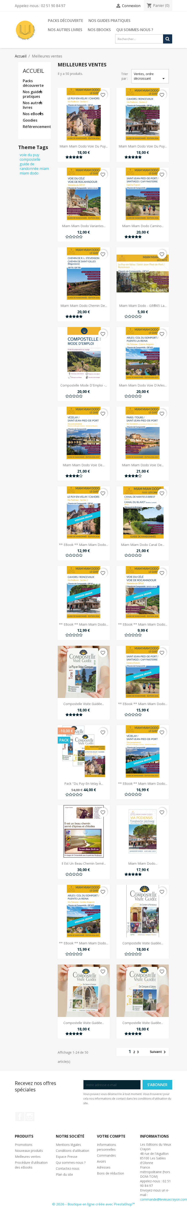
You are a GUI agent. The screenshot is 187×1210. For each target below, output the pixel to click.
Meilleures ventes (28, 1156)
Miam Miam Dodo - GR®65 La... (142, 305)
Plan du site (64, 1174)
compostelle (30, 159)
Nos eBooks (99, 29)
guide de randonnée (29, 166)
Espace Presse (66, 1156)
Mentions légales (68, 1144)
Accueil (33, 70)
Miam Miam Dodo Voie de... (83, 465)
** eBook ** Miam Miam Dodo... (83, 544)
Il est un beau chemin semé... (84, 863)
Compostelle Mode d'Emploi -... (83, 385)
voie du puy (29, 154)
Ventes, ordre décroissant (150, 76)
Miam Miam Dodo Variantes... (84, 226)
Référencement (34, 126)
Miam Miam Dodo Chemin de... (83, 305)
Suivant (158, 1052)
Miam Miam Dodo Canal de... (142, 544)
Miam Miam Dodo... (142, 863)
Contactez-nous (67, 1168)
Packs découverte (65, 20)
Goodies (30, 120)
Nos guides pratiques (109, 20)
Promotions (23, 1144)
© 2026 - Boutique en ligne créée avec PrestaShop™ (93, 1204)
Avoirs (101, 1161)
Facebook (19, 1116)
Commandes (106, 1155)
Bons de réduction (110, 1173)
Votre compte (111, 1136)
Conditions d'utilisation (72, 1150)
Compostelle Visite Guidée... (83, 704)
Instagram (29, 1116)
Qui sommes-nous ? (134, 29)
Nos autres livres (65, 29)
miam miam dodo (34, 171)
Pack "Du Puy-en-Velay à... (83, 783)
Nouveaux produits (29, 1150)
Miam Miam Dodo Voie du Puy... (84, 146)
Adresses (103, 1167)
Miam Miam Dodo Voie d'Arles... (143, 385)
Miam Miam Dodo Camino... (143, 226)
